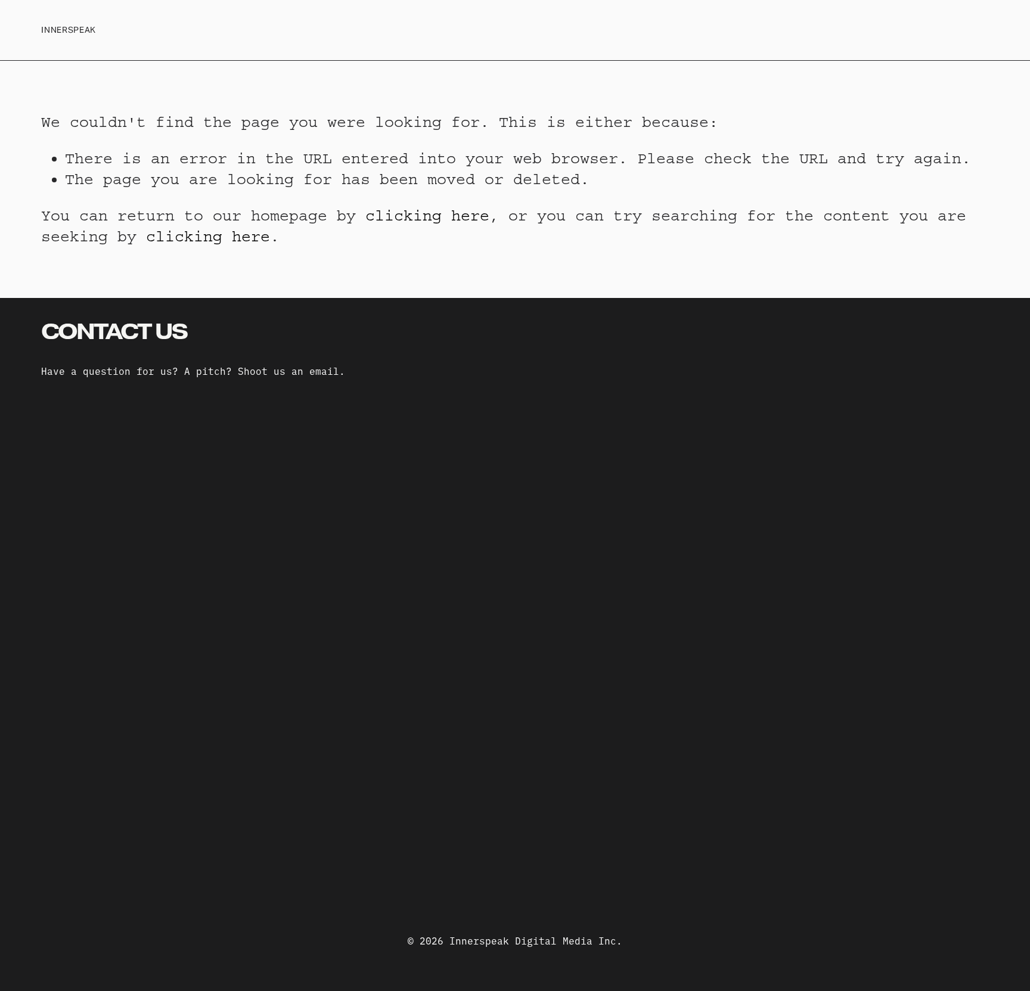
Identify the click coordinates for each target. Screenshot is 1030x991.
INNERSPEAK (68, 29)
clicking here (427, 216)
